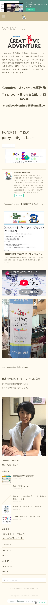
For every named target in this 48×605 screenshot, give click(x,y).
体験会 (21, 534)
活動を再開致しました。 (21, 486)
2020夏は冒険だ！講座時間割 (23, 476)
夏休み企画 (8, 534)
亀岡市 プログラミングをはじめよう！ (27, 506)
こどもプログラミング (13, 538)
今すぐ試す (30, 9)
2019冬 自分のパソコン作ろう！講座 (26, 516)
